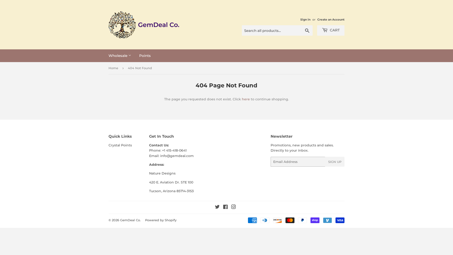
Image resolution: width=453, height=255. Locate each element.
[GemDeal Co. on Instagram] (233, 207)
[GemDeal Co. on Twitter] (217, 207)
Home (113, 68)
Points (145, 55)
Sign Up (334, 162)
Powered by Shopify (160, 220)
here (246, 99)
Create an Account (330, 19)
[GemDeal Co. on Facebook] (225, 207)
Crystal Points (120, 145)
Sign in (305, 19)
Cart (334, 30)
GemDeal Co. (130, 220)
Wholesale (118, 55)
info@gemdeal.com (177, 156)
